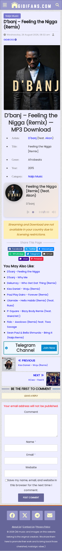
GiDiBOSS (9, 39)
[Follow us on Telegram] (37, 515)
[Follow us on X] (24, 515)
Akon (48, 138)
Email (30, 455)
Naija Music (12, 16)
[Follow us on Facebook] (12, 515)
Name (30, 442)
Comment (31, 412)
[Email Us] (49, 515)
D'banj (32, 138)
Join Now (49, 348)
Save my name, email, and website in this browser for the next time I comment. (32, 485)
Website (31, 467)
